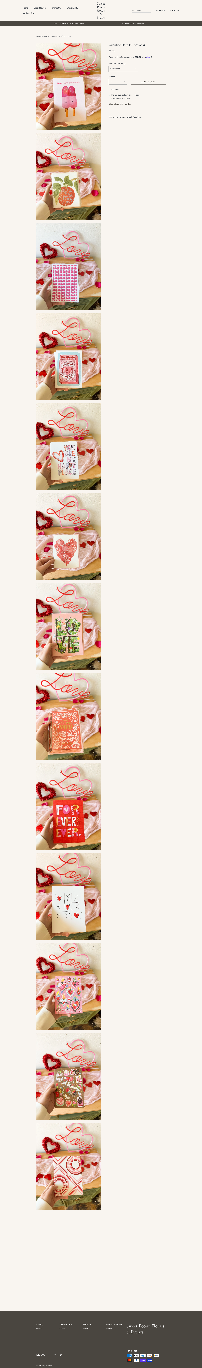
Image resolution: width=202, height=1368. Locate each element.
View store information (120, 104)
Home (38, 36)
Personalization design (117, 63)
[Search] (133, 10)
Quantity (112, 76)
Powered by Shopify (44, 1365)
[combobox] (141, 10)
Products (45, 36)
